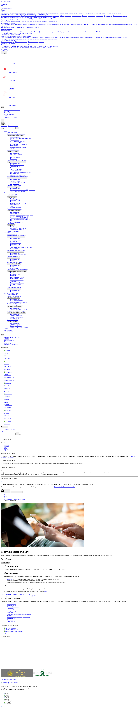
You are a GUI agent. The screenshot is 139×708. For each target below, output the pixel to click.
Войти (2, 122)
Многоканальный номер (95, 37)
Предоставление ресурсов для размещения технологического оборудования (36, 39)
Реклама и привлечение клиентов (10, 31)
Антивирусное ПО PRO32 (32, 27)
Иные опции (44, 14)
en (2, 5)
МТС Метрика (100, 31)
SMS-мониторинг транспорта (36, 42)
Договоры (10, 612)
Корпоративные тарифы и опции (10, 13)
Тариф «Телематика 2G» (39, 46)
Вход (2, 107)
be (1, 5)
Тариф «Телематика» (27, 46)
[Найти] (17, 433)
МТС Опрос (34, 31)
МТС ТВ (6, 111)
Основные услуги (27, 17)
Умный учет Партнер (28, 47)
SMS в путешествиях (65, 16)
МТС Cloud (4, 49)
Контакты (9, 615)
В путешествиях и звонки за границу (11, 16)
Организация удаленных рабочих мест (29, 13)
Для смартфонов (45, 13)
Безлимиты (28, 14)
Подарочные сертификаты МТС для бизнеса (27, 18)
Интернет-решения (6, 20)
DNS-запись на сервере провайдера (98, 24)
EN (3, 431)
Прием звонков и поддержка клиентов (11, 37)
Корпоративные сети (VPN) (40, 21)
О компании (4, 4)
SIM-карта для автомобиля (46, 18)
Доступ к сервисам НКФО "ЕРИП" (60, 24)
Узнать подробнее (5, 683)
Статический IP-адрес (21, 24)
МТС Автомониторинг (21, 42)
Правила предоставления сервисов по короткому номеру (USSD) (18, 595)
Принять (20, 492)
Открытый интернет (18, 14)
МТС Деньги (7, 115)
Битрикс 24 (17, 34)
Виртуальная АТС (16, 21)
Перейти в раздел (12, 132)
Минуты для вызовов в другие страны (92, 16)
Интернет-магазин (9, 114)
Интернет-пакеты (36, 14)
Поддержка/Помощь (6, 8)
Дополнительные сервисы (39, 17)
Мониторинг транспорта (7, 42)
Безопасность (4, 27)
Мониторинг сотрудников (8, 43)
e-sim (5, 450)
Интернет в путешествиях (52, 16)
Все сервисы (4, 347)
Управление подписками (11, 117)
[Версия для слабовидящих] (2, 7)
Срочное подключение (16, 222)
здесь (45, 591)
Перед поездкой (108, 16)
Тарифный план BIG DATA (8, 36)
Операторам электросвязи (8, 39)
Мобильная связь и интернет (12, 110)
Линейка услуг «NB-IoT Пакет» (43, 47)
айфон (5, 448)
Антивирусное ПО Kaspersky (16, 27)
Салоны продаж (8, 331)
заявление (10, 579)
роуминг (6, 449)
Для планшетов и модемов (57, 13)
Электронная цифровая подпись (9, 33)
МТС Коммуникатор (25, 31)
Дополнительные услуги (7, 18)
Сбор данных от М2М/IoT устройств (11, 46)
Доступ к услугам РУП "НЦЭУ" (80, 24)
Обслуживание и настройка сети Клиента (120, 24)
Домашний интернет (9, 113)
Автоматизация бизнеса (7, 34)
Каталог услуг (97, 13)
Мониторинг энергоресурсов (9, 44)
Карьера (13, 429)
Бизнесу (3, 2)
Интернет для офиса (26, 21)
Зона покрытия (11, 618)
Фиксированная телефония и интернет (11, 17)
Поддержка (6, 429)
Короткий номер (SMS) (58, 37)
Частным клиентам (6, 1)
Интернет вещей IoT (6, 47)
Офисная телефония (9, 23)
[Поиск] (17, 128)
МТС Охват (19, 36)
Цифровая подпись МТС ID (26, 33)
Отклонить (13, 492)
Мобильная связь (11, 604)
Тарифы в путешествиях (28, 16)
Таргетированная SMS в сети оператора (84, 31)
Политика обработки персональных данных (19, 614)
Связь (2, 11)
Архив (119, 13)
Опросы (9, 622)
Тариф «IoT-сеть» (17, 47)
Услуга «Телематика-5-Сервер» (25, 44)
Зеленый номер (83, 37)
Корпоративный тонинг (66, 31)
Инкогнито (35, 37)
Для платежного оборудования (84, 13)
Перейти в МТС (5, 50)
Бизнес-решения (5, 30)
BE (1, 431)
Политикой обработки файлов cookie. (64, 487)
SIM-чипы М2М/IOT (52, 46)
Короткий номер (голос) (45, 37)
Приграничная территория (120, 16)
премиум (6, 446)
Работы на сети (11, 621)
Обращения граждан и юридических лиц (18, 617)
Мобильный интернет (7, 14)
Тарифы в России (40, 16)
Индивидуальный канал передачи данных (39, 24)
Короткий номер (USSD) (72, 37)
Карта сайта (4, 634)
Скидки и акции (51, 17)
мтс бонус (6, 445)
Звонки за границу (77, 16)
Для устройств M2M (70, 13)
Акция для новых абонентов (109, 13)
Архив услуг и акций (6, 29)
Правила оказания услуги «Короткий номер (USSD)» (15, 594)
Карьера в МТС (11, 611)
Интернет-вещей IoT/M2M (8, 40)
